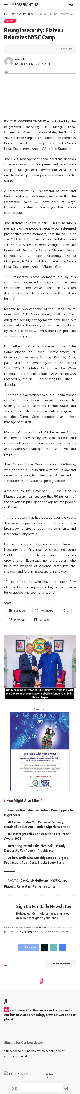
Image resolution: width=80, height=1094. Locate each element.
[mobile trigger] (8, 4)
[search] (64, 4)
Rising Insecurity (43, 886)
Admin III (20, 59)
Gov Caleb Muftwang (34, 880)
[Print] (34, 49)
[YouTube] (70, 1076)
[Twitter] (65, 1076)
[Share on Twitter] (20, 49)
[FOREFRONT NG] (25, 4)
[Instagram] (75, 1076)
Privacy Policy (27, 931)
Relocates (24, 886)
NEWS (10, 21)
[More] (40, 49)
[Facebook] (59, 1076)
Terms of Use (41, 927)
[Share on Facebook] (14, 49)
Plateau (9, 886)
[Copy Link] (27, 49)
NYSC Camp (58, 880)
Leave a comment (62, 963)
